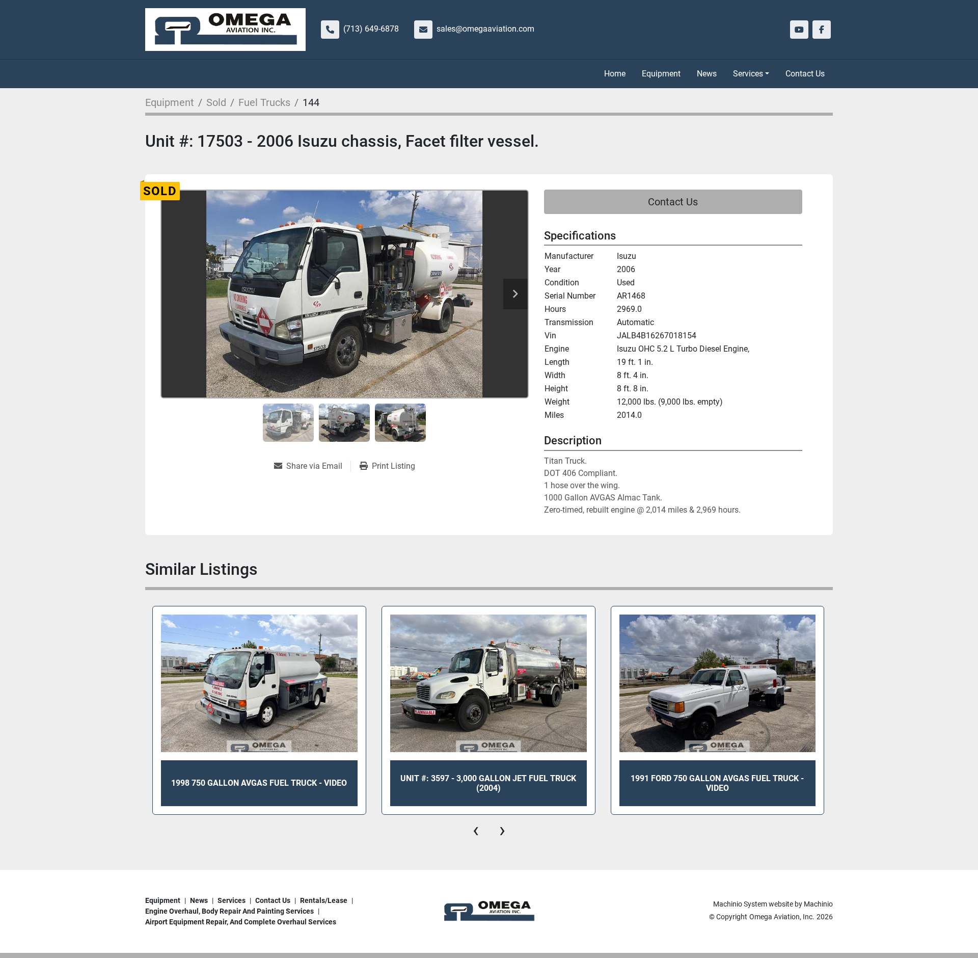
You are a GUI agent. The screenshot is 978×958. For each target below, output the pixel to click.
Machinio (818, 904)
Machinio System (740, 904)
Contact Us (805, 73)
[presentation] (476, 830)
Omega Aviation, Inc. (781, 917)
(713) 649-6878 (371, 29)
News (707, 73)
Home (615, 73)
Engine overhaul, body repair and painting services (229, 911)
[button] (751, 74)
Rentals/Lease (323, 900)
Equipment (661, 73)
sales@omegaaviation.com (485, 29)
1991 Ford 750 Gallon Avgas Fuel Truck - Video (717, 783)
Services (748, 73)
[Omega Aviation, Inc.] (489, 911)
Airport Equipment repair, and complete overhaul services (240, 922)
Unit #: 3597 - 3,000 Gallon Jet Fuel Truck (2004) (488, 783)
